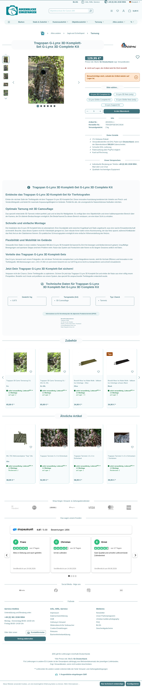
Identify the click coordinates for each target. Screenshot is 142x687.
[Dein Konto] (123, 10)
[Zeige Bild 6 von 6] (54, 106)
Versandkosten (60, 664)
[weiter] (139, 377)
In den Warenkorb (121, 111)
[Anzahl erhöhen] (100, 111)
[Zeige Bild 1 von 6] (38, 106)
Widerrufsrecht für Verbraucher (62, 625)
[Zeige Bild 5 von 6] (51, 106)
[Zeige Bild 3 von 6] (44, 106)
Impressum (54, 613)
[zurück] (2, 377)
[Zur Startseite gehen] (21, 10)
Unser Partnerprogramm (105, 616)
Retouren (54, 631)
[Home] (43, 34)
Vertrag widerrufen (25, 639)
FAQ (98, 622)
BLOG (75, 2)
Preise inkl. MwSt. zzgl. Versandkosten (107, 62)
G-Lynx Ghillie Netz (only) (126, 100)
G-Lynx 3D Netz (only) (124, 94)
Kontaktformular (38, 632)
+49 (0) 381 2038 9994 (117, 2)
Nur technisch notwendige (112, 684)
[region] (71, 377)
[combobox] (68, 11)
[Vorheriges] (13, 82)
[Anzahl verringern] (87, 111)
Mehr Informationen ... (72, 684)
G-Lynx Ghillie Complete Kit (99, 100)
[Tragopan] (129, 45)
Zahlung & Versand (57, 622)
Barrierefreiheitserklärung (60, 634)
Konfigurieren (133, 684)
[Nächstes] (79, 82)
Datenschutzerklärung (59, 616)
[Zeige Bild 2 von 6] (41, 106)
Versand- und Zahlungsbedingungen (93, 669)
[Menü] (111, 10)
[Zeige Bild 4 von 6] (48, 106)
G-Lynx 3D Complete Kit (100, 94)
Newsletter (100, 613)
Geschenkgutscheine (104, 628)
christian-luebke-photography (107, 619)
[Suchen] (90, 11)
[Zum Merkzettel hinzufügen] (138, 57)
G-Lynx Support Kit (112, 105)
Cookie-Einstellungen (58, 628)
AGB (52, 619)
